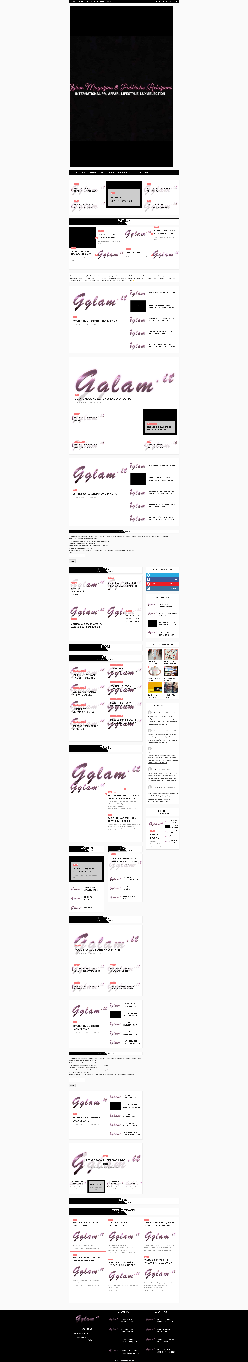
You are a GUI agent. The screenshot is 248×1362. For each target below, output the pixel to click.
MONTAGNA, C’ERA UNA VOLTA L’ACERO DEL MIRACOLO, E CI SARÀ (121, 971)
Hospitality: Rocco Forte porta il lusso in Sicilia (123, 689)
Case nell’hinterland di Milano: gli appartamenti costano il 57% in (87, 971)
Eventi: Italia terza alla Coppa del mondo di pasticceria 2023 (122, 821)
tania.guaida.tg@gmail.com (89, 1340)
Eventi (111, 172)
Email (71, 553)
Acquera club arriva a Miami (162, 293)
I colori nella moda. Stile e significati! (163, 1332)
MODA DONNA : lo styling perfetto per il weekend (165, 1322)
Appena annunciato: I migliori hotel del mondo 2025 (85, 678)
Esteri (102, 1)
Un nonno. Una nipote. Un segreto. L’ (169, 697)
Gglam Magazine (105, 241)
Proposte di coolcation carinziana (133, 619)
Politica (73, 1)
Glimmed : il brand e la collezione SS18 (154, 697)
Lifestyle (74, 172)
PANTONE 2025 (133, 253)
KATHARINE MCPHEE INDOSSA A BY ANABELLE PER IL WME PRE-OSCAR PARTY (162, 781)
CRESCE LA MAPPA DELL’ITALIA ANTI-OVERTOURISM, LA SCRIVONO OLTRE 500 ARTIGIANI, (162, 334)
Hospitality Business (79, 671)
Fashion (93, 172)
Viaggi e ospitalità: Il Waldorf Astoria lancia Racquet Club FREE (158, 1263)
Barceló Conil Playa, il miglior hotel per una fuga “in (123, 723)
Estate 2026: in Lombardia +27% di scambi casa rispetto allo (87, 1261)
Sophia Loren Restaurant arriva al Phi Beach (124, 672)
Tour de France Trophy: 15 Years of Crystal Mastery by (131, 1043)
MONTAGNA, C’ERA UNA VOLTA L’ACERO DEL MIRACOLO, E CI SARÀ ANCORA (86, 627)
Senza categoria (79, 441)
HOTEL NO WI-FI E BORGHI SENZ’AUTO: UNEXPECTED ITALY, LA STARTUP (122, 989)
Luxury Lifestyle (125, 172)
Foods (110, 814)
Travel (102, 172)
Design (138, 172)
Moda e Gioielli (151, 423)
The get (108, 1)
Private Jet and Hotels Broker (88, 1)
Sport (84, 172)
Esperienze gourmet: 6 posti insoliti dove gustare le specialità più (162, 321)
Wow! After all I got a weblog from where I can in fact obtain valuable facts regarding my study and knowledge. (163, 796)
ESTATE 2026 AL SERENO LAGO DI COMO (95, 321)
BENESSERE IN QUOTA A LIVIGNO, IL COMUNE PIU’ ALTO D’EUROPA (121, 1265)
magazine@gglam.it (84, 1337)
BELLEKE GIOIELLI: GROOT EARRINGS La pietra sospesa (159, 429)
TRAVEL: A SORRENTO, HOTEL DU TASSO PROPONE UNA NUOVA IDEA (159, 1226)
